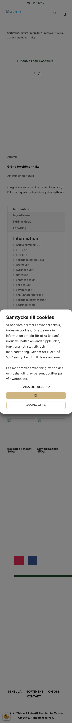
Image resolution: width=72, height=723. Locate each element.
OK (36, 395)
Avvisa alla (36, 405)
